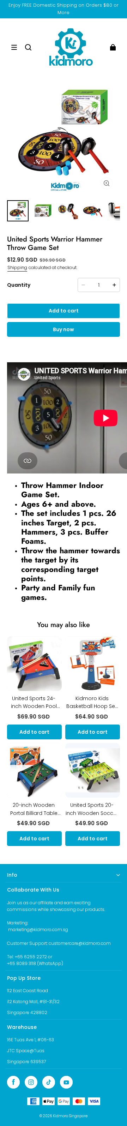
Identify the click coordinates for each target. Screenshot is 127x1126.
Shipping (17, 267)
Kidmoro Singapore (70, 1116)
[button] (14, 47)
